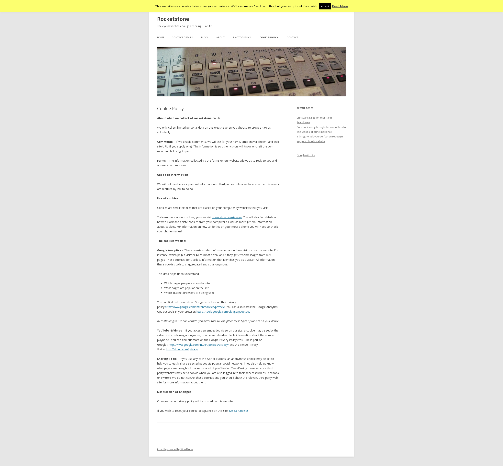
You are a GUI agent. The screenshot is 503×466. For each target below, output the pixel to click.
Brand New (303, 122)
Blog (204, 37)
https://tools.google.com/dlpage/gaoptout (223, 311)
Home (160, 37)
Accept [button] (325, 6)
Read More (340, 6)
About (220, 37)
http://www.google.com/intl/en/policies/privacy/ (195, 307)
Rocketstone (173, 18)
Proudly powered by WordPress (175, 449)
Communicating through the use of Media (321, 127)
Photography (242, 37)
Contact (292, 37)
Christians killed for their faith (314, 117)
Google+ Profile (306, 155)
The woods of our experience (314, 132)
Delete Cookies (239, 411)
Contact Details (182, 37)
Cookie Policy (269, 37)
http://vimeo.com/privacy (182, 349)
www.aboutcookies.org (227, 217)
